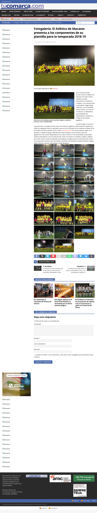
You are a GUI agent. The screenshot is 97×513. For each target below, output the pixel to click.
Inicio (94, 500)
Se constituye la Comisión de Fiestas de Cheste (42, 302)
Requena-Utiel (6, 15)
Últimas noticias (27, 15)
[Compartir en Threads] (91, 256)
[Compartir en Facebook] (36, 256)
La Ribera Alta (74, 11)
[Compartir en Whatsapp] (69, 256)
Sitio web (37, 349)
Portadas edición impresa (30, 19)
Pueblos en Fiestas (66, 19)
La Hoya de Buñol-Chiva (59, 11)
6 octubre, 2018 (41, 42)
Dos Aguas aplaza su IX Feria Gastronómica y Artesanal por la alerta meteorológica (63, 302)
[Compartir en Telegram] (80, 256)
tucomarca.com (66, 130)
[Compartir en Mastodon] (75, 256)
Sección (50, 15)
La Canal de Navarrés (42, 11)
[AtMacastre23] (64, 85)
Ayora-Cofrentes (15, 11)
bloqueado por (85, 479)
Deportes (70, 15)
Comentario (37, 324)
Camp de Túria (27, 11)
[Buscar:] (85, 22)
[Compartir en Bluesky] (86, 256)
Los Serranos (86, 11)
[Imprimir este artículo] (64, 256)
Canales (60, 15)
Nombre (36, 338)
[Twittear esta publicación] (42, 256)
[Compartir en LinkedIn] (47, 256)
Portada (16, 15)
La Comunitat (40, 15)
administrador (52, 42)
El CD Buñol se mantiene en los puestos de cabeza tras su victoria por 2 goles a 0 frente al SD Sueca (84, 303)
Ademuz (3, 11)
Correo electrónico (39, 344)
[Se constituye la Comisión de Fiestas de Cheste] (43, 290)
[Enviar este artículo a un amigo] (58, 256)
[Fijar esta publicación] (53, 256)
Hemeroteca (82, 15)
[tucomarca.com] (22, 8)
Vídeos (56, 19)
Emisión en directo (46, 19)
